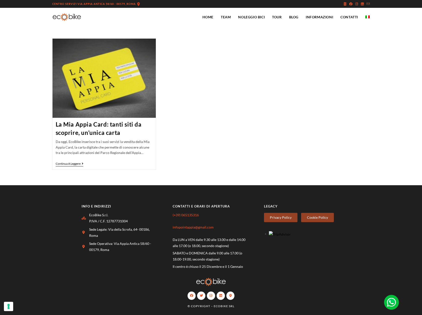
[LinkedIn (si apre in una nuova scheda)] (362, 3)
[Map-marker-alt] (230, 296)
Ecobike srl (224, 306)
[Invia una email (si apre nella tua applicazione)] (367, 3)
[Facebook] (192, 296)
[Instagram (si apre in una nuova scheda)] (356, 3)
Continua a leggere (69, 163)
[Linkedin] (221, 296)
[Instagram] (211, 296)
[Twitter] (201, 296)
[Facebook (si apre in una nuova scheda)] (351, 3)
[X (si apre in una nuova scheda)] (345, 3)
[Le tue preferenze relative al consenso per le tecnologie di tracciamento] (8, 306)
